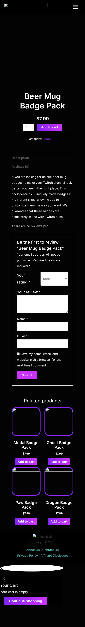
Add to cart (49, 127)
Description (20, 158)
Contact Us (50, 550)
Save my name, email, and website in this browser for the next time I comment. (39, 359)
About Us (33, 550)
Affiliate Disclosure (54, 555)
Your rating (23, 278)
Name (22, 319)
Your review (29, 292)
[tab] (42, 158)
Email (22, 336)
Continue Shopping (25, 601)
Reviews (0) (20, 167)
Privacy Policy (27, 555)
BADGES (47, 138)
